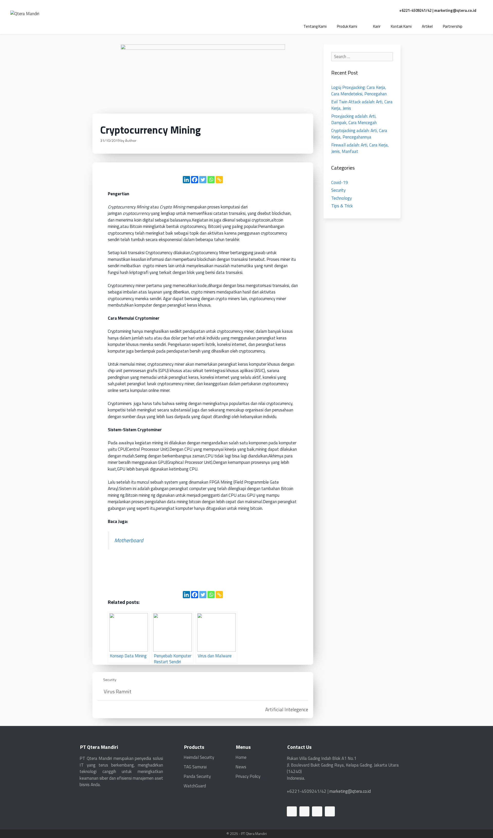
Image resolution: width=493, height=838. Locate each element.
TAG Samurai (195, 766)
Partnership (452, 26)
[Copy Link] (219, 179)
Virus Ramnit (117, 691)
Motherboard (128, 540)
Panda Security (197, 776)
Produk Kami (347, 26)
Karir (377, 26)
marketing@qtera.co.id (455, 10)
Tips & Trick (342, 205)
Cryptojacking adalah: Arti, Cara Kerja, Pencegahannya (359, 134)
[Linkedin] (186, 179)
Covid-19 (339, 182)
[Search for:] (362, 56)
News (240, 766)
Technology (341, 198)
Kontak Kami (401, 26)
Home (240, 757)
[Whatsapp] (211, 179)
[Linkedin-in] (292, 811)
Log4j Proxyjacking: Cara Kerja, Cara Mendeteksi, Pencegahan (359, 90)
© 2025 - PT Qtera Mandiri (246, 833)
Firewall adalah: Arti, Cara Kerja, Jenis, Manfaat (360, 148)
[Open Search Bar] (475, 26)
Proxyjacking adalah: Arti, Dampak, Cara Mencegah (354, 119)
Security (109, 680)
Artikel (427, 26)
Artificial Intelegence (286, 709)
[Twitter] (202, 179)
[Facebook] (194, 179)
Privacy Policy (247, 776)
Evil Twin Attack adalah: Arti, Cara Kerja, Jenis (362, 105)
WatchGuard (195, 785)
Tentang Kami (315, 26)
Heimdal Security (199, 757)
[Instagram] (330, 811)
